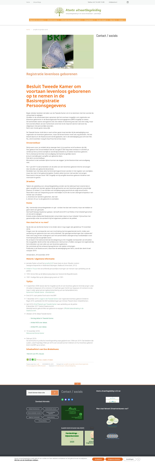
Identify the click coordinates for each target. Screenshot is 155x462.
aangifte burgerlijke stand (71, 364)
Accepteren (98, 459)
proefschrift (49, 263)
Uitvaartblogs (37, 2)
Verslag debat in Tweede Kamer (42, 318)
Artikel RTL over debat (38, 326)
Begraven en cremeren (37, 20)
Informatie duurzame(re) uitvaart (71, 20)
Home (28, 2)
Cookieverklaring (51, 417)
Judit (38, 364)
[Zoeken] (54, 392)
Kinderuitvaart (60, 366)
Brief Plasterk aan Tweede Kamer (45, 304)
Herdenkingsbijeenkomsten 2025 (72, 447)
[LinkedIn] (128, 2)
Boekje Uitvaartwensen (34, 408)
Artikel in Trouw (31, 269)
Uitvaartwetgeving (70, 366)
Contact (121, 20)
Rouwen (43, 366)
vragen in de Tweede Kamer (48, 299)
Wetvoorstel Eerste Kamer (35, 333)
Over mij (112, 20)
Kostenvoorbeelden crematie (34, 413)
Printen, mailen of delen (45, 360)
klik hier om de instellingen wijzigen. (26, 460)
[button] (93, 428)
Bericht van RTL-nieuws (35, 353)
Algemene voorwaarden (34, 417)
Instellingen (130, 459)
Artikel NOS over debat (39, 322)
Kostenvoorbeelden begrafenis (50, 413)
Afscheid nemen (52, 20)
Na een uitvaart (101, 20)
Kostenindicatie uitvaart (50, 408)
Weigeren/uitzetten (114, 459)
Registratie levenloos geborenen (51, 74)
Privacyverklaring (42, 420)
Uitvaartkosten (88, 20)
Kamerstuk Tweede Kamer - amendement (40, 292)
